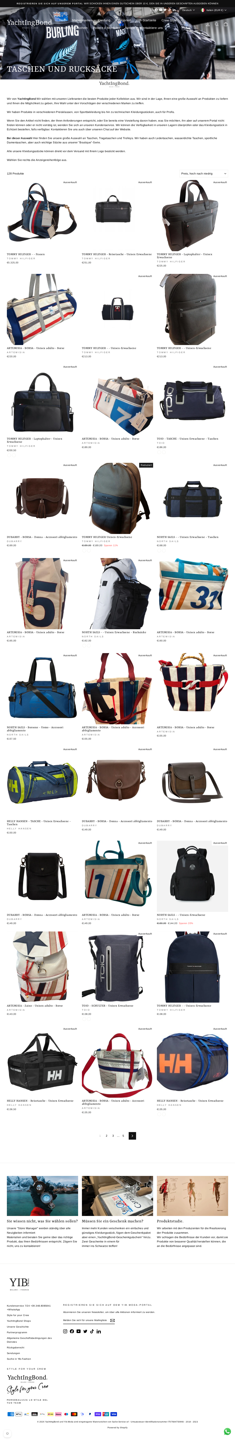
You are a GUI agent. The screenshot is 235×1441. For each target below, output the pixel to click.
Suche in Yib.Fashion (19, 1359)
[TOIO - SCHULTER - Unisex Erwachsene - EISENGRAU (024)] (88, 1019)
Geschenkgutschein (73, 28)
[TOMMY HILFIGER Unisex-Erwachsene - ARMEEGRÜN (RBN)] (88, 550)
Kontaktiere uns (151, 28)
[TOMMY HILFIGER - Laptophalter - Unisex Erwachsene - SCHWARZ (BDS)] (13, 455)
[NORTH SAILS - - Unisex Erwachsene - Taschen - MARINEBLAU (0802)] (159, 550)
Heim (63, 20)
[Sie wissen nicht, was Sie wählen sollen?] (42, 1196)
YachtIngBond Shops (19, 1321)
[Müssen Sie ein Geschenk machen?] (117, 1196)
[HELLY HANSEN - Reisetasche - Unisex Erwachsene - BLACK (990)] (159, 1114)
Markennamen (82, 20)
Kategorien (123, 20)
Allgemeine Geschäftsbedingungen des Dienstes (29, 1340)
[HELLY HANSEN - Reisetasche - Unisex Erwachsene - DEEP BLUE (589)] (163, 1114)
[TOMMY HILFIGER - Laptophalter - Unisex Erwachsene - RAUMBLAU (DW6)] (9, 455)
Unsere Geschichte (18, 1326)
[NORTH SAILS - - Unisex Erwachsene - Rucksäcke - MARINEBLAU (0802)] (84, 645)
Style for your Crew (18, 1315)
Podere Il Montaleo (106, 28)
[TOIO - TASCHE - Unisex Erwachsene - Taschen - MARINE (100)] (163, 452)
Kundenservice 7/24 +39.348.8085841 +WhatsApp (29, 1307)
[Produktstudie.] (192, 1196)
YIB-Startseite (146, 20)
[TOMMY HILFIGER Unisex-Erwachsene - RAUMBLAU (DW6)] (84, 550)
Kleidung (104, 20)
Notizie (130, 28)
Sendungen (13, 1353)
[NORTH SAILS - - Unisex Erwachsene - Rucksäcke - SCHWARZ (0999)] (88, 645)
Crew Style (169, 20)
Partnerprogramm (17, 1332)
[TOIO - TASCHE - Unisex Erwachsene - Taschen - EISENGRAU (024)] (159, 452)
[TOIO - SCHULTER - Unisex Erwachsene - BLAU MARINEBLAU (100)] (84, 1019)
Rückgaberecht (15, 1347)
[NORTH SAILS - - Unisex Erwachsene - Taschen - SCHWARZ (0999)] (163, 550)
